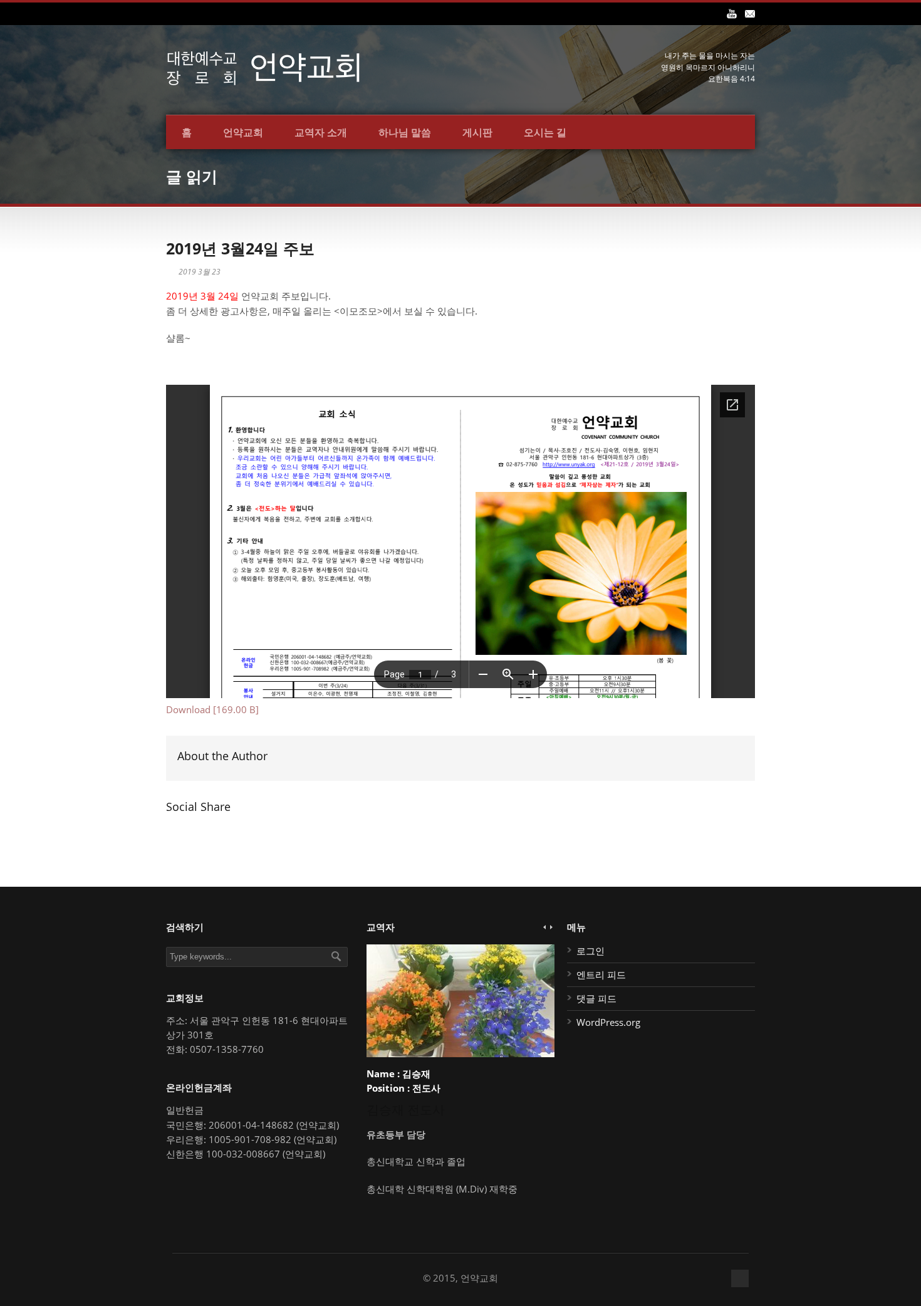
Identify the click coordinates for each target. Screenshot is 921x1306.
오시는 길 (545, 132)
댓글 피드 (596, 998)
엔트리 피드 (601, 974)
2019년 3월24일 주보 (240, 248)
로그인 (590, 950)
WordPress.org (608, 1022)
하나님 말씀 (404, 132)
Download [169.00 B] (212, 709)
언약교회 (243, 132)
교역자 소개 (320, 132)
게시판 (477, 132)
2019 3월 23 (200, 271)
